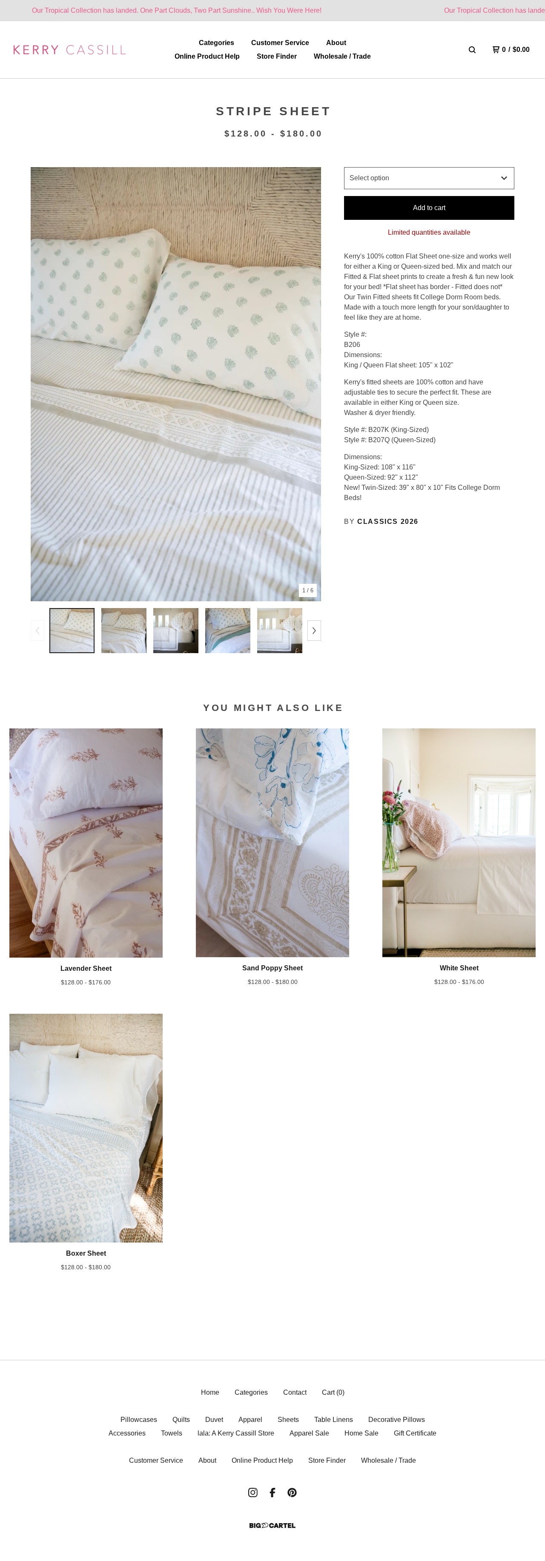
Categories (216, 42)
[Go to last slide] (42, 384)
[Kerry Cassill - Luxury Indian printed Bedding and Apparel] (70, 50)
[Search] (472, 50)
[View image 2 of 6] (123, 630)
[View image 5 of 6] (279, 630)
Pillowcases (138, 1419)
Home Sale (361, 1433)
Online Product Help (207, 56)
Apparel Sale (309, 1433)
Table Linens (333, 1419)
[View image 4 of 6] (227, 630)
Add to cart (429, 207)
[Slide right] (314, 630)
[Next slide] (309, 384)
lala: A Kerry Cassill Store (236, 1433)
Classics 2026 (388, 521)
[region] (272, 10)
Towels (171, 1433)
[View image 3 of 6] (175, 630)
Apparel (250, 1419)
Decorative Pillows (396, 1419)
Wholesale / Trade (342, 56)
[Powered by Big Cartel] (272, 1525)
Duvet (214, 1419)
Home (210, 1392)
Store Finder (277, 56)
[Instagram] (253, 1492)
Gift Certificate (415, 1433)
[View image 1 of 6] (72, 630)
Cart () (333, 1392)
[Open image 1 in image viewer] (176, 384)
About (336, 42)
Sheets (288, 1419)
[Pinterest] (292, 1492)
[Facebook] (272, 1492)
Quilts (181, 1419)
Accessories (127, 1433)
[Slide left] (37, 630)
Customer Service (280, 42)
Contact (295, 1392)
